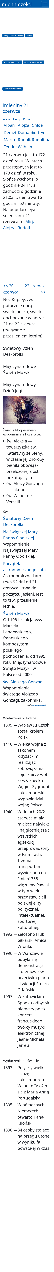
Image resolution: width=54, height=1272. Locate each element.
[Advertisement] (24, 257)
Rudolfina (41, 139)
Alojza (23, 125)
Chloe (37, 125)
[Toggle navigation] (45, 3)
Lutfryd (39, 132)
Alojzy (16, 119)
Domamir (27, 132)
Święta (29, 36)
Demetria (13, 132)
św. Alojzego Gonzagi (23, 682)
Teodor (10, 147)
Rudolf (27, 119)
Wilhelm (26, 147)
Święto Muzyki (17, 613)
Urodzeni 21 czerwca (12, 89)
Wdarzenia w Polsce (12, 62)
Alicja (6, 119)
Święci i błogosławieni (13, 36)
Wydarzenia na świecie (33, 62)
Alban (9, 125)
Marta (9, 139)
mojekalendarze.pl (39, 705)
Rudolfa (25, 139)
